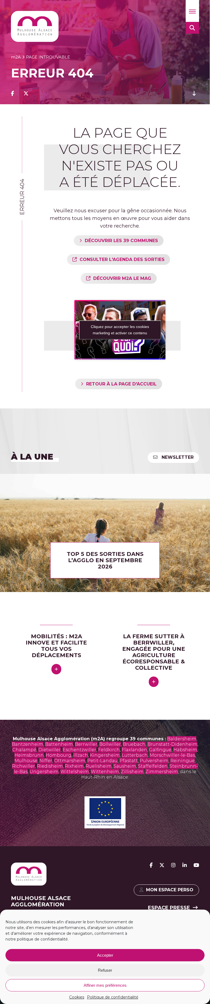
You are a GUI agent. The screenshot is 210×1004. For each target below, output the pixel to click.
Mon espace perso (169, 889)
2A (16, 57)
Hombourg (58, 755)
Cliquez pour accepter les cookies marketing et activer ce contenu (120, 329)
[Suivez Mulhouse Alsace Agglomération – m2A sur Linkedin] (184, 865)
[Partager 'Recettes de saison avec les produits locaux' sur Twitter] (26, 94)
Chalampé (24, 749)
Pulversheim (154, 760)
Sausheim (124, 766)
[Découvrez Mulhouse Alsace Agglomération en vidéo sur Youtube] (196, 865)
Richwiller (23, 766)
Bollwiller (110, 744)
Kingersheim (105, 755)
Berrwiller (86, 744)
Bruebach (134, 744)
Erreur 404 (22, 197)
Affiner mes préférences (105, 985)
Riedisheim (50, 766)
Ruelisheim (99, 766)
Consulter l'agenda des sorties (122, 259)
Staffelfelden (153, 766)
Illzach (80, 755)
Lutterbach (135, 755)
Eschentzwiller (79, 749)
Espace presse (169, 908)
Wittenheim (105, 771)
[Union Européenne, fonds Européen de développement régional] (105, 827)
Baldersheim (181, 738)
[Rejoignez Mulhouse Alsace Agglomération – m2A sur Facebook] (151, 865)
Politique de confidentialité (112, 997)
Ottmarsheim (69, 760)
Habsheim (185, 749)
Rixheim (74, 766)
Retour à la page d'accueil (121, 384)
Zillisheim (132, 771)
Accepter (105, 955)
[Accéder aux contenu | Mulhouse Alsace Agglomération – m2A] (194, 94)
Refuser (105, 970)
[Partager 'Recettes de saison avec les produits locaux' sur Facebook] (12, 94)
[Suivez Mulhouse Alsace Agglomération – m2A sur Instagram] (173, 865)
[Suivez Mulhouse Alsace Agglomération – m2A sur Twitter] (161, 865)
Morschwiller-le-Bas (172, 755)
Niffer (45, 760)
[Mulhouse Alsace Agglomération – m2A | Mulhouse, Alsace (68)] (35, 26)
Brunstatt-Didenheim (172, 744)
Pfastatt (128, 760)
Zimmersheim (161, 771)
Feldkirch (109, 749)
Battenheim (59, 744)
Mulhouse (25, 760)
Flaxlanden (134, 749)
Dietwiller (49, 749)
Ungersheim (44, 771)
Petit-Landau (102, 760)
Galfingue (160, 749)
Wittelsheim (74, 771)
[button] (192, 11)
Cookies (76, 997)
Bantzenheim (27, 744)
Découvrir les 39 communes (121, 240)
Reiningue (182, 760)
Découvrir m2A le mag (122, 278)
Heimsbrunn (29, 755)
